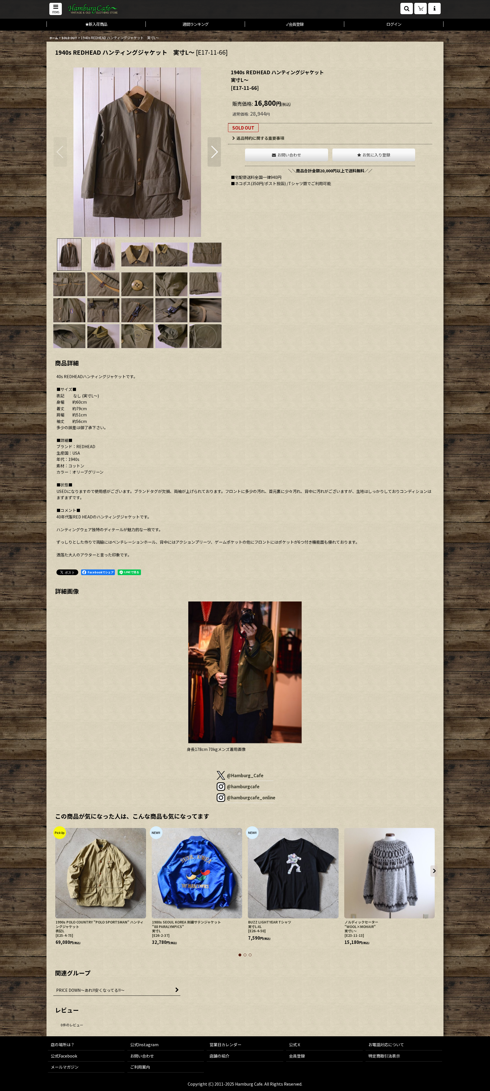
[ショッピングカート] (420, 8)
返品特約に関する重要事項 (260, 138)
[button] (55, 9)
